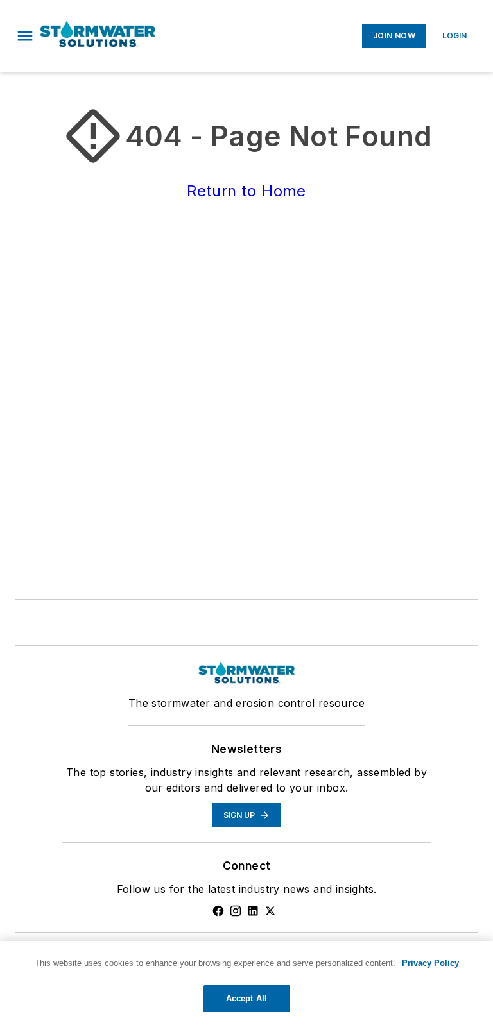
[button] (25, 36)
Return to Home (246, 191)
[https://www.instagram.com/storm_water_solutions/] (235, 910)
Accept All (246, 998)
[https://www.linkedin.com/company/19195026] (252, 910)
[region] (246, 983)
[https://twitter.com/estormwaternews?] (270, 910)
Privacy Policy (430, 963)
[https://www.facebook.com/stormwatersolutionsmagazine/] (218, 910)
